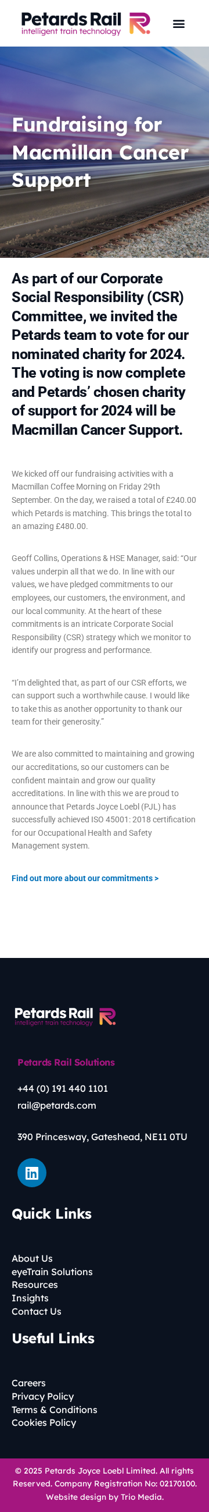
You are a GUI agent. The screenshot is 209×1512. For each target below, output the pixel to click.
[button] (179, 23)
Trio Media (141, 1497)
